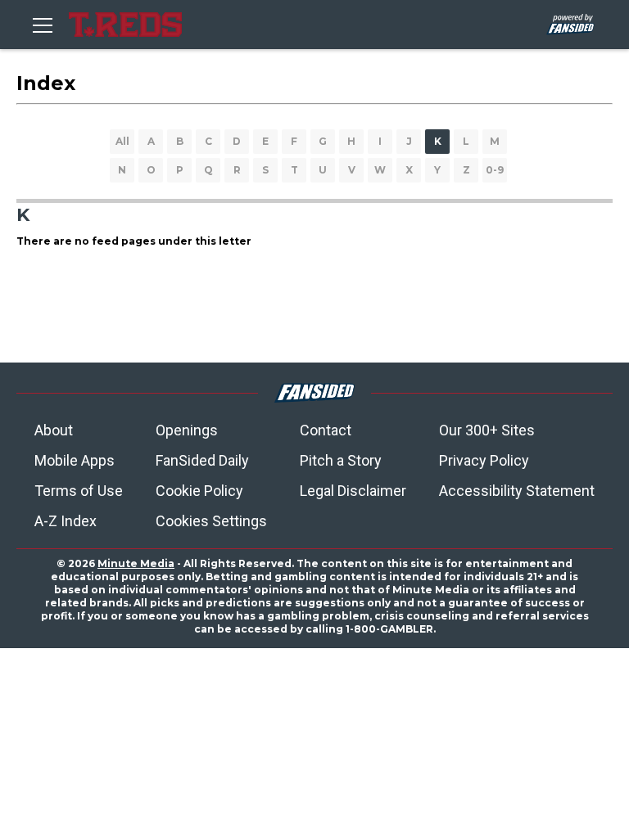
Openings (187, 430)
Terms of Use (78, 490)
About (53, 430)
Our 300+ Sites (487, 430)
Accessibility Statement (517, 490)
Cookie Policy (199, 490)
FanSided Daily (202, 460)
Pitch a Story (341, 460)
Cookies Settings (211, 520)
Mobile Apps (74, 460)
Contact (325, 430)
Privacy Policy (484, 460)
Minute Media (135, 563)
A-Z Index (65, 520)
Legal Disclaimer (353, 490)
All (122, 141)
